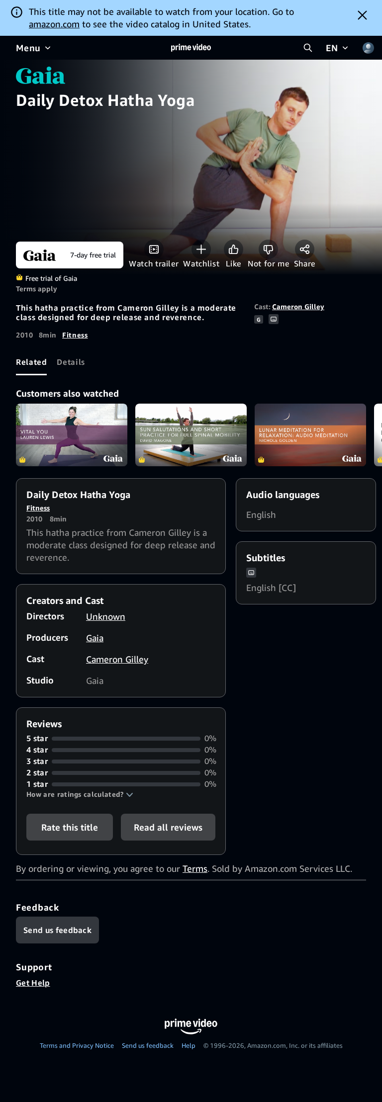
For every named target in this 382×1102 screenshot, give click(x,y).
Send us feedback (148, 1045)
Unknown (105, 616)
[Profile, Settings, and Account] (368, 47)
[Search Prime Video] (308, 47)
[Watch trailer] (154, 249)
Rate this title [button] (69, 827)
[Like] (233, 249)
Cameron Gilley (298, 306)
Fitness (75, 335)
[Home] (191, 48)
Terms (195, 868)
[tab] (31, 361)
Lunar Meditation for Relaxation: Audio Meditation (310, 435)
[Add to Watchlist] (201, 249)
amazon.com (54, 23)
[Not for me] (268, 249)
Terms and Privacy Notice (77, 1045)
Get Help (33, 983)
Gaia (94, 637)
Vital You (71, 435)
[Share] (304, 249)
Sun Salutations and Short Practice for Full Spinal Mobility (191, 435)
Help (188, 1045)
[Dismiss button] (362, 15)
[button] (79, 794)
